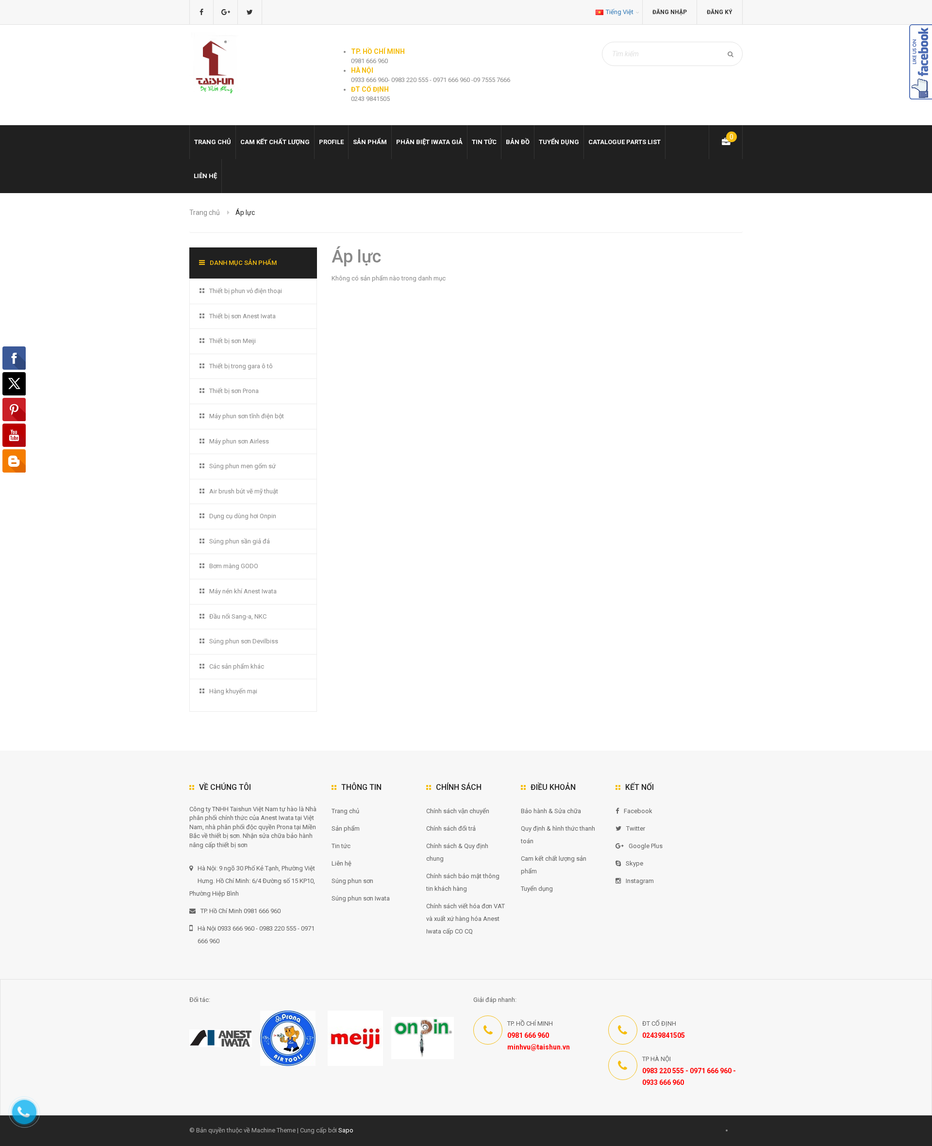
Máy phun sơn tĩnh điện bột (246, 416)
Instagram (640, 880)
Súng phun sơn (352, 880)
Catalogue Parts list (624, 142)
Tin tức (484, 142)
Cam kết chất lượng (275, 142)
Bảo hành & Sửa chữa (551, 811)
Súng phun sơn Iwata (361, 898)
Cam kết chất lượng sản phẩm (553, 865)
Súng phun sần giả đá (239, 541)
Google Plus (646, 846)
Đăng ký (719, 12)
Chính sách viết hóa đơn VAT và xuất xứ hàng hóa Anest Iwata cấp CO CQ (465, 918)
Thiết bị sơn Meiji (232, 340)
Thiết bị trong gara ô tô (241, 366)
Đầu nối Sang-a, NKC (237, 616)
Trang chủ (345, 811)
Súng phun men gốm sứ (242, 466)
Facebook (638, 811)
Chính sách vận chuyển (457, 811)
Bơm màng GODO (233, 566)
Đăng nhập (669, 12)
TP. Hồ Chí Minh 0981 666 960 (240, 911)
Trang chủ (212, 142)
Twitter (635, 828)
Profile (331, 142)
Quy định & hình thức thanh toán (558, 835)
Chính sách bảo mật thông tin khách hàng (462, 882)
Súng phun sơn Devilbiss (243, 641)
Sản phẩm (346, 828)
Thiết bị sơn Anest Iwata (242, 316)
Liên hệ (205, 176)
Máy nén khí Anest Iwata (243, 591)
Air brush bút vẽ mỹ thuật (243, 491)
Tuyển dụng (559, 142)
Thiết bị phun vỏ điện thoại (245, 291)
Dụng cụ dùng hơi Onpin (242, 516)
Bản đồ (518, 142)
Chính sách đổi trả (451, 828)
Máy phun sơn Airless (239, 441)
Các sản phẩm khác (236, 666)
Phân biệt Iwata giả (429, 142)
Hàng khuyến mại (233, 691)
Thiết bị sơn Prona (234, 390)
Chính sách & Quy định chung (457, 852)
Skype (634, 863)
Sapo (345, 1130)
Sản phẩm (370, 142)
